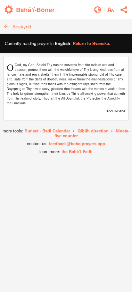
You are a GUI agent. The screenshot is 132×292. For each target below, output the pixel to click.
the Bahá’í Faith (77, 151)
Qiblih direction (93, 131)
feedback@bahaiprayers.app (77, 143)
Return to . (91, 43)
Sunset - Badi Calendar (47, 131)
